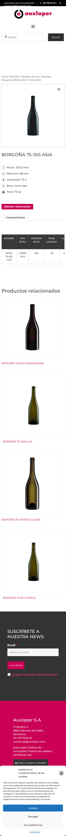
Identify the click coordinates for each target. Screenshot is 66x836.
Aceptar (33, 808)
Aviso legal (34, 832)
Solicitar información (17, 206)
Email (12, 645)
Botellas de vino (30, 76)
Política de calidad (39, 751)
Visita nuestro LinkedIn (32, 762)
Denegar (33, 816)
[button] (61, 773)
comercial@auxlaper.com (29, 741)
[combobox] (24, 37)
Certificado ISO (22, 754)
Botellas (14, 76)
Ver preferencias (33, 825)
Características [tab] (15, 217)
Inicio (5, 76)
